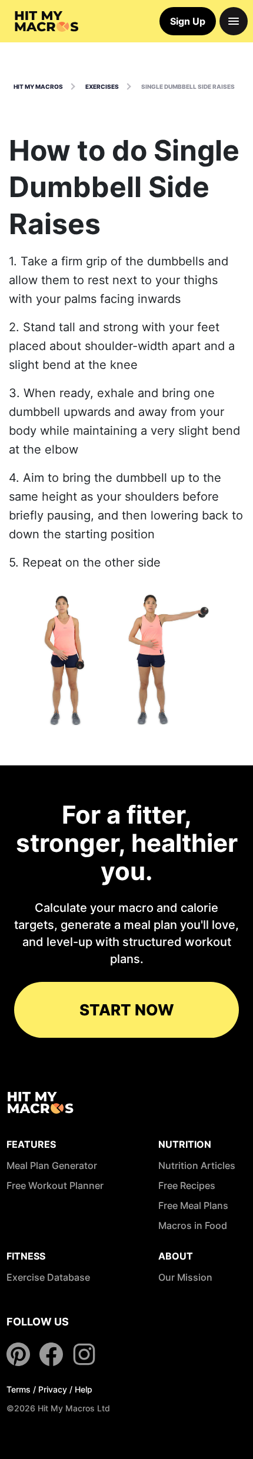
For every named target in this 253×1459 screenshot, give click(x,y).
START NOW (126, 1010)
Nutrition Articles (196, 1165)
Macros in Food (192, 1225)
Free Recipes (186, 1185)
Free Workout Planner (55, 1185)
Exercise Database (48, 1277)
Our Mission (185, 1277)
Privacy (52, 1389)
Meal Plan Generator (51, 1165)
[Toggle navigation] (233, 21)
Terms (18, 1389)
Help (83, 1389)
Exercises (102, 86)
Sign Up (187, 21)
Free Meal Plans (193, 1205)
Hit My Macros (38, 86)
